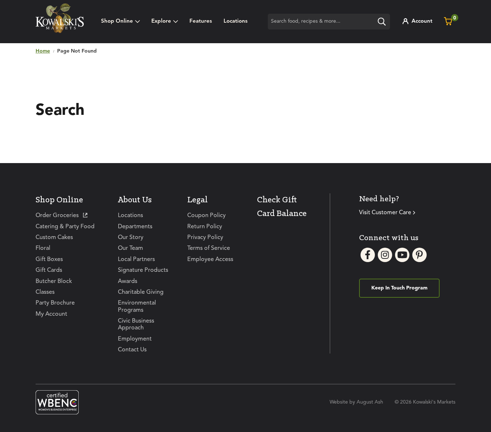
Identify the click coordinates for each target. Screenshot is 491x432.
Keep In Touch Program (399, 288)
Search (383, 22)
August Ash (370, 402)
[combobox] (329, 22)
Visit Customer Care (385, 213)
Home (43, 51)
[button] (165, 21)
